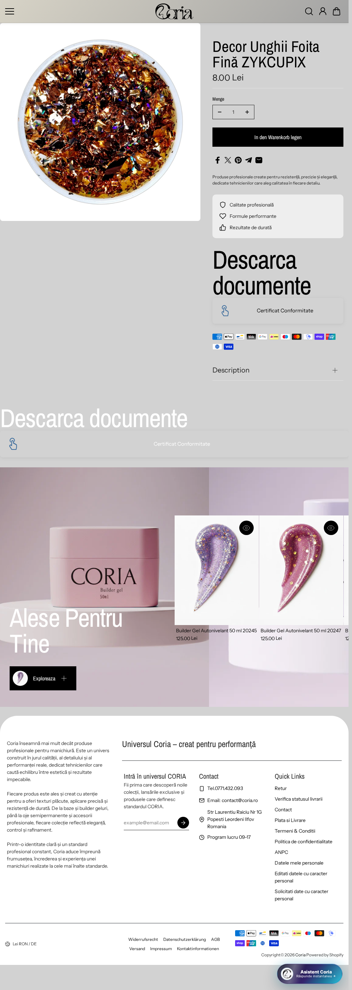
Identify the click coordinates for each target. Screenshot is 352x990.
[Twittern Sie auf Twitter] (228, 160)
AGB (215, 939)
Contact (283, 810)
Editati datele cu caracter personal (301, 877)
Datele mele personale (299, 863)
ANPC (281, 852)
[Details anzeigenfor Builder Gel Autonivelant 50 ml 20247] (301, 570)
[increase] (247, 112)
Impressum (161, 948)
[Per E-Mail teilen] (259, 160)
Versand (137, 948)
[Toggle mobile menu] (78, 11)
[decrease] (220, 112)
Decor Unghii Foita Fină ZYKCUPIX (266, 54)
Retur (281, 788)
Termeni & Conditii (295, 831)
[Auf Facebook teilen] (217, 160)
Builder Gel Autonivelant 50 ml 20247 (301, 630)
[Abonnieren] (183, 822)
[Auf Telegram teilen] (248, 160)
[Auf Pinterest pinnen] (238, 160)
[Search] (309, 11)
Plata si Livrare (290, 820)
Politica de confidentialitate (303, 841)
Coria (300, 954)
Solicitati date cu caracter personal (301, 895)
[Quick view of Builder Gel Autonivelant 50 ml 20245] (246, 528)
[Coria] (174, 11)
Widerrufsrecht (143, 939)
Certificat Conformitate (285, 310)
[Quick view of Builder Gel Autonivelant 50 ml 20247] (331, 528)
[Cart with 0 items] (336, 11)
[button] (336, 11)
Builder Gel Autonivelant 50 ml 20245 (216, 630)
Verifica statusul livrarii (298, 799)
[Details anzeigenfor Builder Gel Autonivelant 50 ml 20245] (217, 570)
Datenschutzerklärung (184, 939)
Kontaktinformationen (198, 948)
